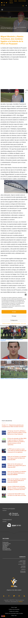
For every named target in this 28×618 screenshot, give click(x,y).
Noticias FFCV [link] (4, 28)
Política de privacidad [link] (15, 323)
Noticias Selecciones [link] (12, 28)
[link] (2, 2)
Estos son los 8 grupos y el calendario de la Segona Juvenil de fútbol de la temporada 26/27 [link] (17, 458)
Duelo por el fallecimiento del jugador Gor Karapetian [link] (12, 359)
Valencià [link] (11, 2)
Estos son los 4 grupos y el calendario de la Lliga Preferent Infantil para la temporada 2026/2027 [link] (17, 473)
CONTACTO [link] (23, 569)
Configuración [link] (14, 320)
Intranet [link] (11, 0)
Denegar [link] (14, 316)
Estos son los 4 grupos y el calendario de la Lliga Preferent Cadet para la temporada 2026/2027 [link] (17, 480)
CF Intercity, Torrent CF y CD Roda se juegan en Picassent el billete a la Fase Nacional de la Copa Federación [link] (17, 432)
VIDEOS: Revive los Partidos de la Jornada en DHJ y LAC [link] (14, 378)
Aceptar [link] (14, 311)
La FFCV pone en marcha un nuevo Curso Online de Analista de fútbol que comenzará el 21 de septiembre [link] (17, 450)
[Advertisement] (14, 75)
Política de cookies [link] (6, 323)
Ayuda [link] (15, 0)
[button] (25, 294)
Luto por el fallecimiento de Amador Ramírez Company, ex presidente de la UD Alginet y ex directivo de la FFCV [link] (17, 488)
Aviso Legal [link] (23, 323)
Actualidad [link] (23, 27)
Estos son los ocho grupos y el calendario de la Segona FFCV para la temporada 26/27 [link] (17, 465)
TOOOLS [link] (20, 601)
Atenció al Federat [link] (22, 0)
